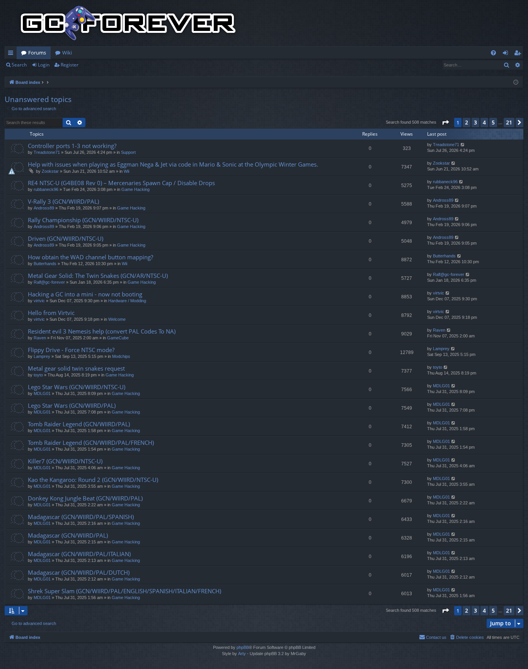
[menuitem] (493, 52)
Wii (126, 171)
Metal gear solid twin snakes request (76, 368)
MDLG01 (42, 393)
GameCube (118, 337)
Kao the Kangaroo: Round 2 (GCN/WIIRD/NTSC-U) (93, 479)
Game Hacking (135, 189)
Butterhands (45, 263)
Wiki (67, 52)
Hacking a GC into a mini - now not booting (85, 294)
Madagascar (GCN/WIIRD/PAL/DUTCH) (78, 572)
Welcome (117, 319)
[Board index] (128, 23)
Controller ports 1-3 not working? (72, 146)
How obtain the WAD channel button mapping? (90, 257)
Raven (40, 337)
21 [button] (509, 122)
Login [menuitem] (506, 54)
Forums (37, 52)
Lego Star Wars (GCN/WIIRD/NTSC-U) (76, 387)
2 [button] (466, 122)
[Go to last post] (462, 145)
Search (19, 64)
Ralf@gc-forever (49, 282)
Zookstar (50, 171)
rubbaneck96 (46, 189)
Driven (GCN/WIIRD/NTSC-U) (65, 238)
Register (69, 64)
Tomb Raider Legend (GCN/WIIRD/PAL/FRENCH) (91, 442)
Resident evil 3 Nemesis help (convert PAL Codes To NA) (101, 331)
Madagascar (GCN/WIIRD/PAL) (68, 535)
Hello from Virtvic (51, 313)
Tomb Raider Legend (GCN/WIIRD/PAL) (79, 424)
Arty (242, 653)
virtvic (39, 300)
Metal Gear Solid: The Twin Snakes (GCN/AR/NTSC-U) (98, 275)
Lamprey (42, 356)
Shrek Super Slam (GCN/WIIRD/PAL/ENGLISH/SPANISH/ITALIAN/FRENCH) (124, 591)
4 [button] (484, 122)
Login (43, 64)
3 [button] (475, 122)
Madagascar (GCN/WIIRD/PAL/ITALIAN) (79, 554)
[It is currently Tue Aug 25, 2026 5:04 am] (515, 82)
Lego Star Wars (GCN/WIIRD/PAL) (72, 405)
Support (128, 152)
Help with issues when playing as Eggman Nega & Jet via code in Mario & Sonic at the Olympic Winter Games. (173, 164)
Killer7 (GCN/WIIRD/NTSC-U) (65, 461)
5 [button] (493, 122)
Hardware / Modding (127, 300)
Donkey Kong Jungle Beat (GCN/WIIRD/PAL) (85, 498)
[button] (445, 122)
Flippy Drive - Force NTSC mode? (71, 350)
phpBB (243, 647)
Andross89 (44, 208)
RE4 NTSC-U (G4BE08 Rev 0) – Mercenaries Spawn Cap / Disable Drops (121, 183)
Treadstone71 (47, 152)
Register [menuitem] (519, 54)
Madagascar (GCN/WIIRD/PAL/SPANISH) (81, 517)
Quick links (12, 54)
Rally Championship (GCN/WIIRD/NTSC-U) (83, 220)
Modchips (121, 356)
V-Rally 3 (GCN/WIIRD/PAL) (63, 201)
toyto (38, 375)
